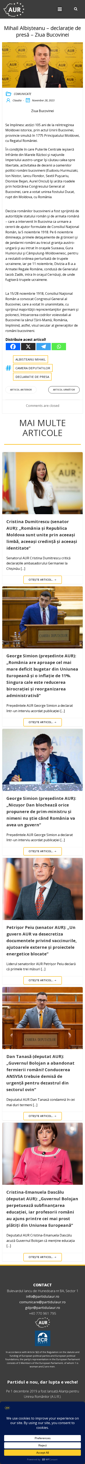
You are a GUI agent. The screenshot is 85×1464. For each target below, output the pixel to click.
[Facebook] (13, 346)
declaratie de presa (32, 377)
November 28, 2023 (43, 100)
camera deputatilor (32, 368)
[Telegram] (43, 346)
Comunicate (22, 94)
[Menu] (59, 9)
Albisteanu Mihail (30, 359)
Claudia (17, 100)
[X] (28, 346)
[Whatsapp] (59, 346)
